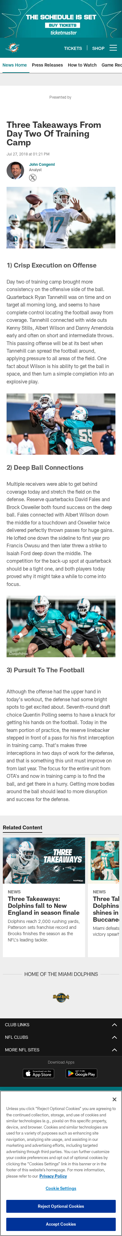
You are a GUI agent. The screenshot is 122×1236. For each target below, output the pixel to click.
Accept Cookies (61, 1224)
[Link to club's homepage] (12, 45)
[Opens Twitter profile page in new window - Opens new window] (33, 178)
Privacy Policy (53, 1176)
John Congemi (42, 164)
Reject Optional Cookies (61, 1206)
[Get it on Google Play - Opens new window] (81, 1076)
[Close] (114, 1099)
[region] (61, 1163)
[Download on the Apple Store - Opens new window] (38, 1074)
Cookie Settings (61, 1188)
